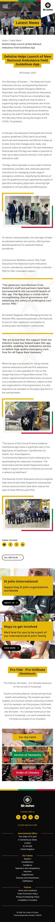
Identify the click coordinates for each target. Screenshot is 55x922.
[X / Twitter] (30, 817)
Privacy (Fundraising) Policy (27, 897)
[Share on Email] (4, 544)
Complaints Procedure (27, 900)
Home (5, 40)
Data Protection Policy (28, 893)
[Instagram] (24, 817)
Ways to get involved (20, 627)
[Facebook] (18, 817)
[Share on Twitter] (16, 544)
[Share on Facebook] (10, 544)
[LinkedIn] (36, 817)
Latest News (15, 40)
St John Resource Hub (27, 825)
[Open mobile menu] (5, 6)
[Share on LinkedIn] (22, 544)
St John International (21, 581)
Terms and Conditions (27, 890)
